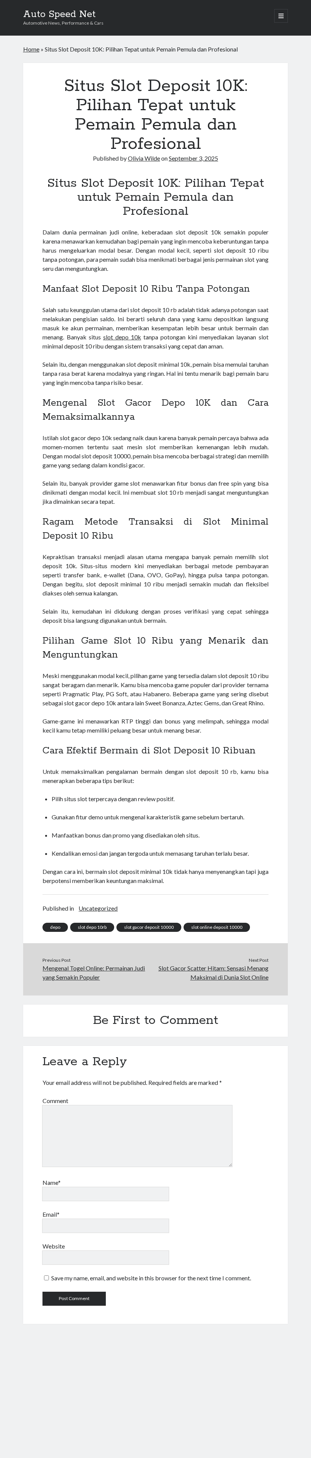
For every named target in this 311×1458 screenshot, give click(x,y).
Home (31, 49)
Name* (51, 1182)
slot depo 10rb (92, 927)
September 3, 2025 (193, 158)
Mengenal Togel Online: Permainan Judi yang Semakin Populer (93, 972)
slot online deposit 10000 (216, 927)
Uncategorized (98, 908)
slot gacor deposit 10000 (149, 927)
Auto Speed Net (59, 14)
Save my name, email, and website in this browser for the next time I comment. (151, 1277)
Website (53, 1246)
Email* (51, 1214)
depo (55, 927)
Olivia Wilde (144, 158)
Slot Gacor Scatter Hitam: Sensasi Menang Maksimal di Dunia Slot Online (214, 972)
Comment (55, 1100)
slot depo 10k (122, 337)
